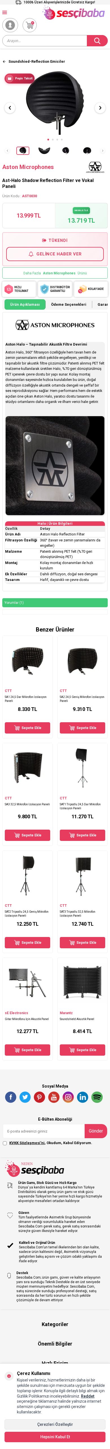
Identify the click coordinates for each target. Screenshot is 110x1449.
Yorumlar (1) (14, 603)
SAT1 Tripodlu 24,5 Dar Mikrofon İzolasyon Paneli (80, 806)
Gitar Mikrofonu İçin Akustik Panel (27, 1019)
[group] (55, 103)
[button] (48, 139)
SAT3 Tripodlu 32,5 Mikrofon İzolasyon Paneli (77, 913)
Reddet (87, 1396)
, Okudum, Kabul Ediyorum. (50, 1143)
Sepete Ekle (31, 728)
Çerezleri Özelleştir (55, 1424)
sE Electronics (16, 1013)
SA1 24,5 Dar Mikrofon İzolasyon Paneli (26, 698)
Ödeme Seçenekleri (68, 304)
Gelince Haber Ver (59, 254)
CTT (8, 691)
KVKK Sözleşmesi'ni (27, 1143)
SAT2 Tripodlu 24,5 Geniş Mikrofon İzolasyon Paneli (27, 913)
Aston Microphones (28, 167)
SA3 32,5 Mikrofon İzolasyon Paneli (27, 804)
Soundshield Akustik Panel (77, 1019)
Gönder (96, 1131)
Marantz (66, 1013)
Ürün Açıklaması (25, 304)
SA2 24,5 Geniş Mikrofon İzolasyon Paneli (82, 698)
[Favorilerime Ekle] (46, 683)
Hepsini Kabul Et (55, 1437)
